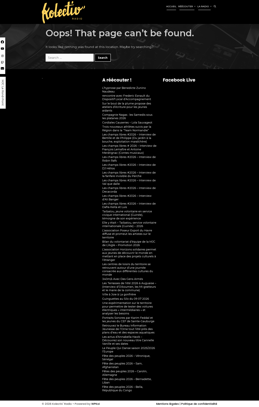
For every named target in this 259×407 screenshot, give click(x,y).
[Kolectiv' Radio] (64, 12)
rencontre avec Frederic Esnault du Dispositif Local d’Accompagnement (126, 97)
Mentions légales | (168, 404)
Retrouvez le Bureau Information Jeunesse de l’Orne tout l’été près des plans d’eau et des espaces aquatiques (128, 329)
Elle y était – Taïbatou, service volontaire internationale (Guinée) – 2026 (129, 224)
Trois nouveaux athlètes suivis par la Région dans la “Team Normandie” (126, 128)
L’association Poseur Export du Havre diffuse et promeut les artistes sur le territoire (127, 234)
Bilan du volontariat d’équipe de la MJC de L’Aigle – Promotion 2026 (128, 243)
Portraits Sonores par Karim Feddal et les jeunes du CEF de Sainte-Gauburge (128, 319)
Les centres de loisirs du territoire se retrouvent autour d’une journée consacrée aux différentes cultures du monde (127, 269)
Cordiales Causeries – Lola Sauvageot (127, 122)
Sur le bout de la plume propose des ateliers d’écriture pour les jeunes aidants (126, 107)
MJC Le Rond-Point (2, 93)
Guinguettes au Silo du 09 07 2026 (125, 298)
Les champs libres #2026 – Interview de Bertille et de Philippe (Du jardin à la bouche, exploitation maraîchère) (129, 138)
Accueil (171, 6)
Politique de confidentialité (198, 404)
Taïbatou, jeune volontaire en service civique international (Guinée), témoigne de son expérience (127, 215)
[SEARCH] (215, 6)
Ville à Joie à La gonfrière (119, 294)
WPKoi (95, 404)
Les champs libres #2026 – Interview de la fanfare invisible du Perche (129, 174)
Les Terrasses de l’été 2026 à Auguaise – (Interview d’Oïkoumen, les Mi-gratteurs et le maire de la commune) (129, 287)
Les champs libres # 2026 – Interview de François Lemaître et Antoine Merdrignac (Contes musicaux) (129, 149)
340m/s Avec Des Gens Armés (122, 279)
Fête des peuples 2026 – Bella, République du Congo (122, 388)
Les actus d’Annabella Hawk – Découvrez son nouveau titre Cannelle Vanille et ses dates (128, 340)
